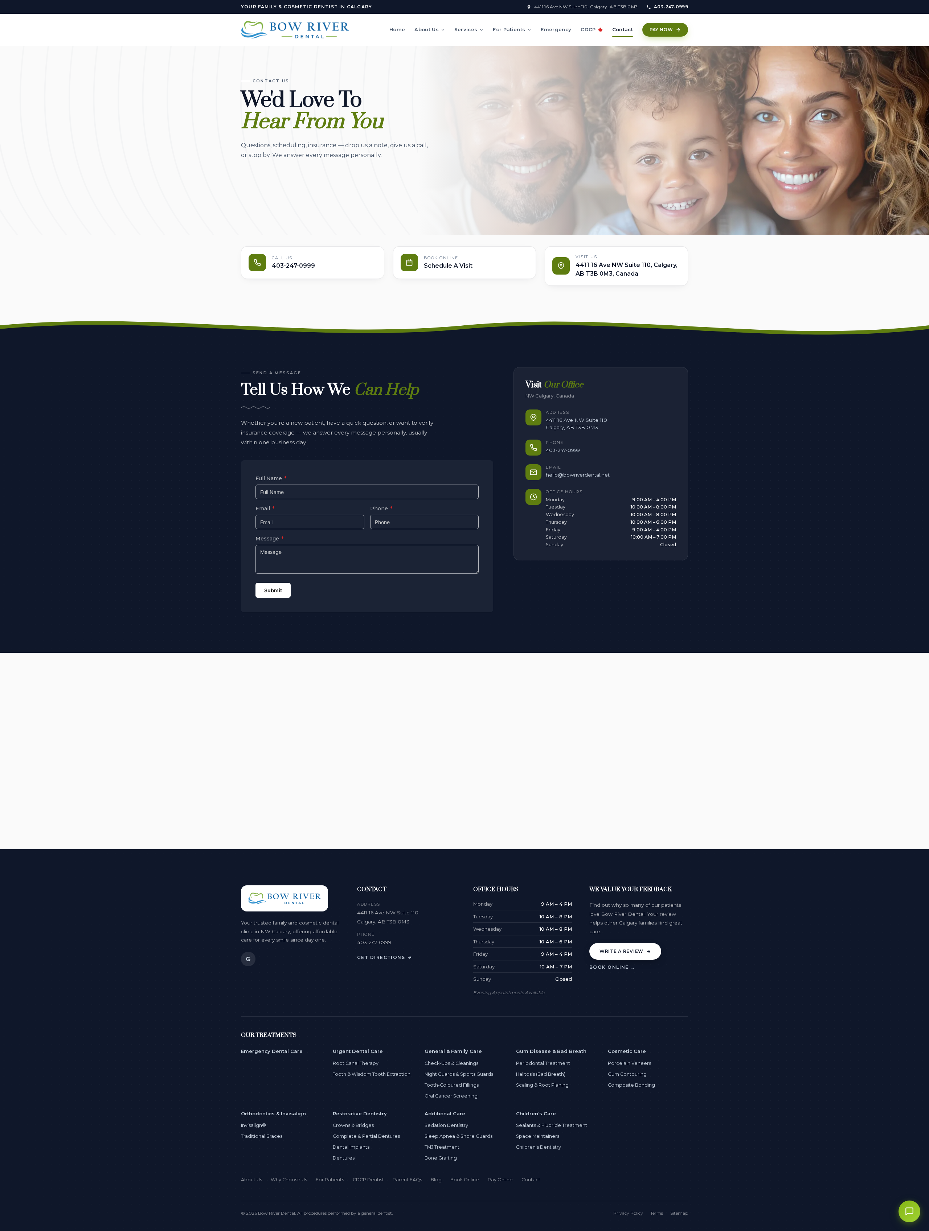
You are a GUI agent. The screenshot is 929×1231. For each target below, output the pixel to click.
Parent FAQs (407, 1179)
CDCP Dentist (368, 1179)
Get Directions (381, 957)
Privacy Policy (628, 1213)
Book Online (464, 1179)
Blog (436, 1179)
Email (264, 508)
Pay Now (661, 29)
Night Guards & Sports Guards (459, 1074)
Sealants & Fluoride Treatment (551, 1125)
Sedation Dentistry (446, 1125)
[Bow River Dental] (295, 29)
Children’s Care (536, 1113)
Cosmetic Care (627, 1051)
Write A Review (621, 951)
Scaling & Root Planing (542, 1085)
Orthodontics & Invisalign (273, 1113)
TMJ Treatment (442, 1147)
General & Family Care (453, 1051)
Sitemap (679, 1213)
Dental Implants (351, 1147)
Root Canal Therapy (355, 1063)
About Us (426, 29)
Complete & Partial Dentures (366, 1136)
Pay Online (500, 1179)
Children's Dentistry (538, 1147)
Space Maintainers (537, 1136)
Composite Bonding (631, 1085)
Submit (273, 590)
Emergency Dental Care (272, 1051)
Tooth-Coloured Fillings (452, 1085)
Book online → (612, 967)
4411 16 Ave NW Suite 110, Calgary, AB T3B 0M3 (586, 6)
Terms (656, 1213)
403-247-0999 (671, 6)
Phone (381, 508)
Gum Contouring (627, 1074)
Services (466, 29)
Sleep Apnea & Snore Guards (458, 1136)
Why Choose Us (289, 1179)
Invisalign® (253, 1125)
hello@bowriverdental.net (578, 475)
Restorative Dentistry (360, 1113)
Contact (622, 29)
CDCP (588, 29)
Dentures (344, 1158)
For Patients (509, 29)
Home (397, 29)
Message (269, 538)
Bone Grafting (441, 1158)
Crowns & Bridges (353, 1125)
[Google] (248, 959)
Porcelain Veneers (629, 1063)
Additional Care (445, 1113)
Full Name (270, 478)
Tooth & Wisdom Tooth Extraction (371, 1074)
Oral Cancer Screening (451, 1096)
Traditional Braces (261, 1136)
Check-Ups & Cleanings (451, 1063)
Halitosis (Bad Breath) (540, 1074)
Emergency (556, 29)
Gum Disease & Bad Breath (551, 1051)
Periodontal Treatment (543, 1063)
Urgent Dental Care (358, 1051)
